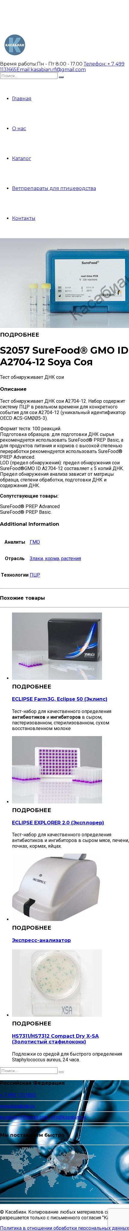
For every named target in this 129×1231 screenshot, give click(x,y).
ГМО (35, 542)
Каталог (21, 158)
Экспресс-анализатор (41, 940)
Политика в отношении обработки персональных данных (64, 1228)
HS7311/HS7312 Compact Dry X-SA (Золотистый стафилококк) (55, 1039)
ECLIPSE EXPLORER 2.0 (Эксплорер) (58, 823)
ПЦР (35, 575)
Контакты (23, 218)
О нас (19, 128)
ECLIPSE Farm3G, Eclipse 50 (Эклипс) (59, 699)
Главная (22, 98)
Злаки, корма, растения (55, 558)
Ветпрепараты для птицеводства (54, 188)
